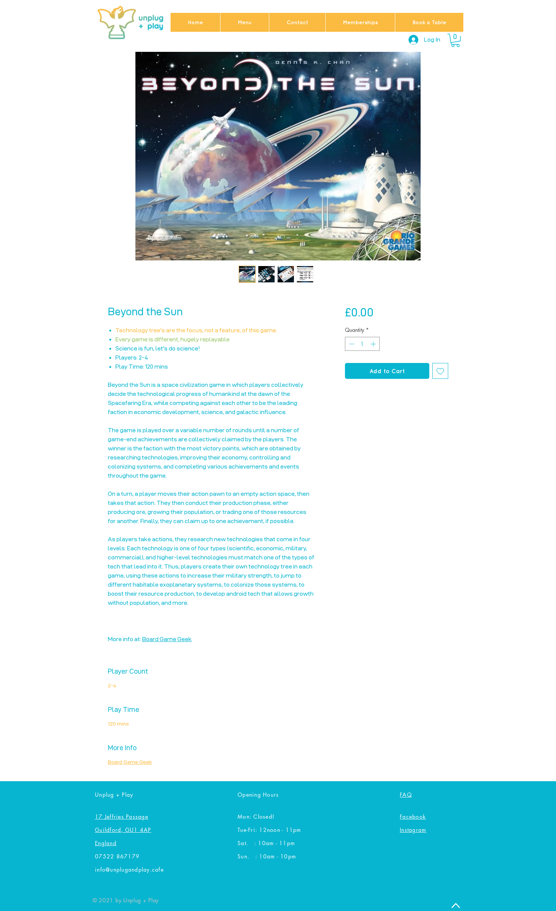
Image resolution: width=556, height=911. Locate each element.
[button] (455, 40)
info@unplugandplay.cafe (129, 869)
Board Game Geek (167, 639)
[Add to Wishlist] (440, 371)
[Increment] (374, 343)
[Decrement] (351, 343)
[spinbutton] (362, 343)
